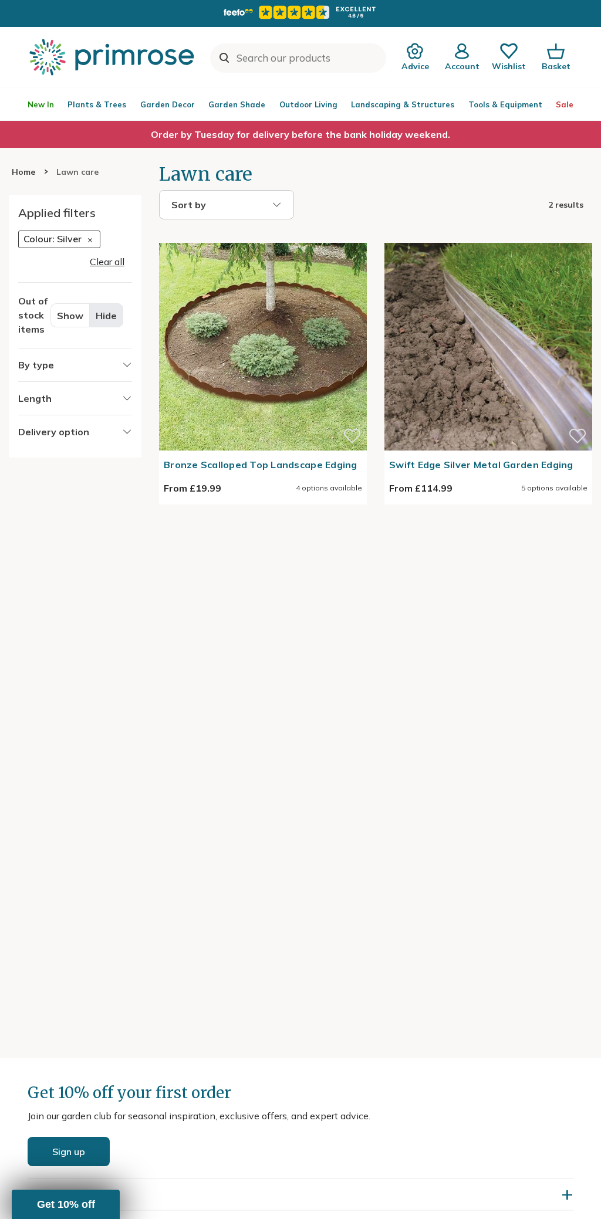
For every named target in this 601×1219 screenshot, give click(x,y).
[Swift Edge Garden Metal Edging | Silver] (488, 236)
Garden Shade (236, 104)
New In (41, 104)
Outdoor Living (308, 104)
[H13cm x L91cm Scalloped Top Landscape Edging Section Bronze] (263, 236)
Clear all (107, 261)
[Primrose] (113, 56)
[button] (66, 1204)
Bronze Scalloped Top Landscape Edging (260, 464)
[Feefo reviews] (300, 12)
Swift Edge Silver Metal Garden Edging (481, 464)
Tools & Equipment (505, 104)
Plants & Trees (96, 104)
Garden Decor (167, 104)
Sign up (68, 1151)
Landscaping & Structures (402, 104)
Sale (564, 104)
